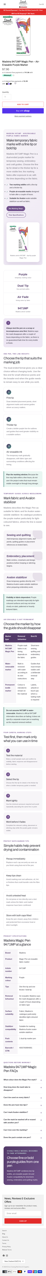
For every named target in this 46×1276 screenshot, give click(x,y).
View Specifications (16, 215)
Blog (3, 1234)
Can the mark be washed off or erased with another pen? (20, 1121)
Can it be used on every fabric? (17, 1097)
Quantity (5, 92)
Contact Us (5, 1240)
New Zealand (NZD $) (12, 1261)
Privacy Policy (6, 1246)
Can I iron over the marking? (16, 1130)
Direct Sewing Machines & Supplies (18, 1267)
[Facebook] (4, 1256)
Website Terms (7, 1250)
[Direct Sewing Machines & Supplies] (23, 4)
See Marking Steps (16, 208)
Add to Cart (23, 104)
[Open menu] (4, 4)
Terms (4, 1243)
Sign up (23, 1221)
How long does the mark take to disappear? (17, 1088)
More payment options (23, 116)
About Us (5, 1237)
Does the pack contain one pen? (17, 1137)
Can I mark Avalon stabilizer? (16, 1112)
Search (4, 1230)
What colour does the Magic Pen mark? (20, 1080)
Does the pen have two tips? (16, 1105)
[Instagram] (7, 1256)
